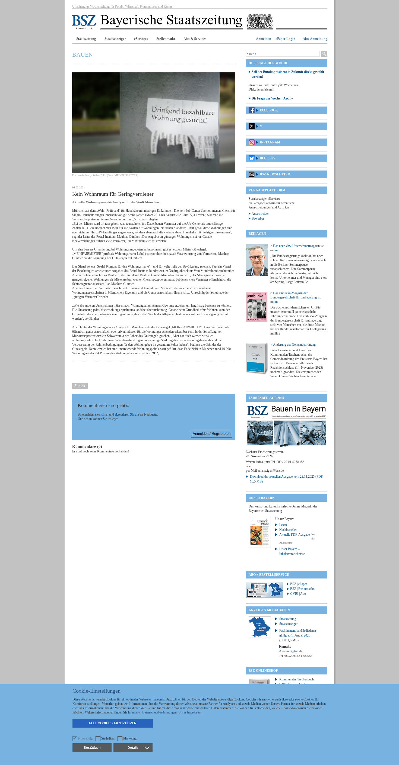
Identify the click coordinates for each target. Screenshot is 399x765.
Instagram (270, 142)
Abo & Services (194, 39)
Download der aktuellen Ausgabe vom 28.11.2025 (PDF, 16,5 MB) (286, 479)
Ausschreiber (260, 214)
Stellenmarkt (165, 39)
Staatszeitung (86, 39)
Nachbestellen (288, 530)
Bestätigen (92, 748)
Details (133, 748)
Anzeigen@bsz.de (290, 651)
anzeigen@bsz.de (272, 470)
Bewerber (258, 218)
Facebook (269, 110)
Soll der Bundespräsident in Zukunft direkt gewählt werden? (288, 74)
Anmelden (263, 39)
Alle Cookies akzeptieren (112, 723)
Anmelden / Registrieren (211, 434)
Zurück (79, 386)
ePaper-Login (285, 39)
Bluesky (268, 158)
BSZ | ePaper (298, 584)
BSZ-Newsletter (275, 174)
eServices (141, 39)
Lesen (283, 525)
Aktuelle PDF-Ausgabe (294, 534)
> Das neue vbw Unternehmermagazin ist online (297, 248)
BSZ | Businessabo (302, 589)
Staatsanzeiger (115, 39)
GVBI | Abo (298, 594)
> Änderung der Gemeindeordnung (293, 344)
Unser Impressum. (190, 712)
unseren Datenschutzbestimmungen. (154, 712)
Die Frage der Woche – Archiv (272, 98)
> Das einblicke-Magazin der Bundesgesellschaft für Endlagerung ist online (295, 297)
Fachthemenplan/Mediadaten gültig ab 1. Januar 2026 (297, 635)
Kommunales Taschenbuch (296, 679)
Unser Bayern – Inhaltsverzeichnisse (292, 551)
